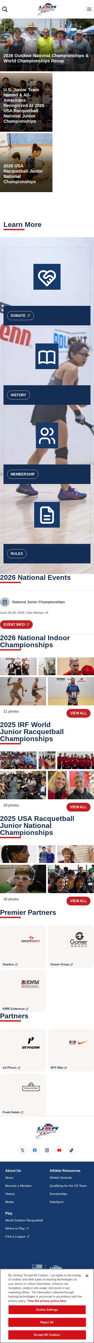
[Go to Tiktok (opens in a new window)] (71, 1150)
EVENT (18, 624)
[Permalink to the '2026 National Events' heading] (73, 577)
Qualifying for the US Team (68, 1185)
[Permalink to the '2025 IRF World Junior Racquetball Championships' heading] (55, 739)
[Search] (5, 9)
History (18, 395)
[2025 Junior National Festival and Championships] (18, 854)
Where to (17, 1228)
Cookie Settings (47, 1309)
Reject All (47, 1322)
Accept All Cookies (47, 1334)
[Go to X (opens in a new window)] (22, 1150)
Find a (17, 1236)
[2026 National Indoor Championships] (18, 666)
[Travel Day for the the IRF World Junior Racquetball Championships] (71, 785)
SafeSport (56, 1202)
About (9, 1177)
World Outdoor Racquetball (24, 1220)
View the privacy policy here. (47, 1301)
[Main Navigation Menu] (89, 9)
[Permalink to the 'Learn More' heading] (44, 224)
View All (78, 713)
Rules (17, 554)
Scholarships (58, 1194)
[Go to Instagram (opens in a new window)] (47, 1150)
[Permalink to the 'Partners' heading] (31, 1016)
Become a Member (18, 1185)
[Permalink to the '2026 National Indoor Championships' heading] (55, 645)
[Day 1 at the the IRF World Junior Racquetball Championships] (23, 785)
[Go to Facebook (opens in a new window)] (34, 1150)
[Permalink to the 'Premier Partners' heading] (59, 912)
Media (9, 1202)
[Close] (87, 1276)
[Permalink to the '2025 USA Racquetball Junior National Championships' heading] (55, 832)
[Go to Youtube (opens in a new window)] (59, 1150)
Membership (23, 474)
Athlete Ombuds (61, 1177)
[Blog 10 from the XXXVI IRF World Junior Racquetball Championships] (18, 760)
